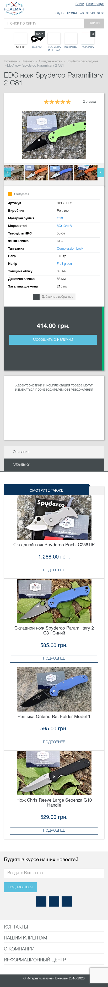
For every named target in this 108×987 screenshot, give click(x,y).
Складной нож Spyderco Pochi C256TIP (54, 545)
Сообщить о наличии (53, 340)
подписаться (20, 887)
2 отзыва (89, 101)
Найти (94, 23)
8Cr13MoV (64, 226)
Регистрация (95, 4)
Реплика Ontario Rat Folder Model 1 (54, 717)
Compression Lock (70, 248)
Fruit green (64, 263)
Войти (79, 4)
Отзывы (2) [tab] (21, 464)
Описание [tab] (21, 452)
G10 (60, 218)
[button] (7, 172)
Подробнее (54, 570)
